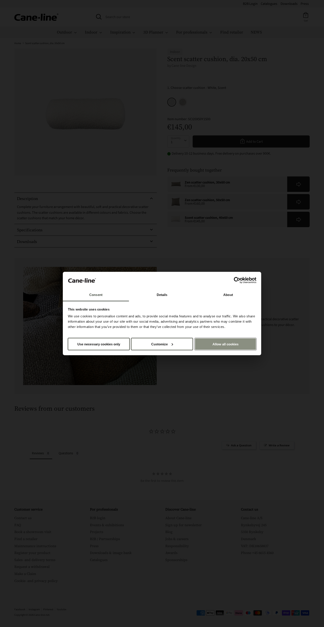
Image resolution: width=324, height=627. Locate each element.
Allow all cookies (225, 344)
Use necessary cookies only (98, 344)
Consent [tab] (95, 295)
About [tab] (228, 295)
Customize (159, 344)
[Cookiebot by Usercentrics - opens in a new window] (237, 280)
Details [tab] (162, 295)
